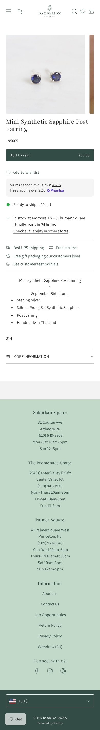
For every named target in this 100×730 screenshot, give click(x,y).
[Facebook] (37, 671)
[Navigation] (8, 11)
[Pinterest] (63, 671)
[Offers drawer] (20, 11)
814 (9, 338)
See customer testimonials (35, 264)
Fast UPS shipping (28, 247)
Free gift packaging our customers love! (46, 256)
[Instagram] (50, 671)
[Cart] (91, 11)
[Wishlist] (83, 11)
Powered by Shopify (50, 723)
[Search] (74, 11)
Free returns (66, 247)
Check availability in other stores (40, 231)
